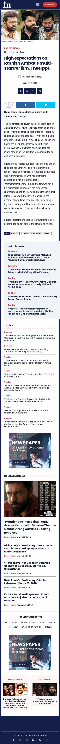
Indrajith (15, 233)
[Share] (25, 105)
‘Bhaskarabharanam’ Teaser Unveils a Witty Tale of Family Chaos (32, 298)
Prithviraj (25, 233)
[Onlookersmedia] (7, 4)
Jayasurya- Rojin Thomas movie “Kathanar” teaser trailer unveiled (26, 411)
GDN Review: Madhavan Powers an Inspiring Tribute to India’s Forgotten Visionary (32, 271)
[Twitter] (27, 91)
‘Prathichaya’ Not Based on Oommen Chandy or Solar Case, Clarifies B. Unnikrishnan (27, 566)
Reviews (12, 251)
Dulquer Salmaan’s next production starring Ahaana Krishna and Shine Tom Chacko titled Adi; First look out (15, 703)
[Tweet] (45, 105)
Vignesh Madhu (34, 77)
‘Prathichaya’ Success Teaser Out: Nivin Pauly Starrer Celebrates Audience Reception (27, 400)
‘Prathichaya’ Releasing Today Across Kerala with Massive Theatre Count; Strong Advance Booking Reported (30, 527)
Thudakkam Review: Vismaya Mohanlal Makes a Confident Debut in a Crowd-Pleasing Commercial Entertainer (29, 257)
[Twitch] (33, 740)
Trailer (11, 278)
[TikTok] (26, 740)
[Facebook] (20, 91)
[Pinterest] (33, 91)
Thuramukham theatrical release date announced (45, 701)
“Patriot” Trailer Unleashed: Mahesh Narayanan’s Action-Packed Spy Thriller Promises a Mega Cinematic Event (30, 311)
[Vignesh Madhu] (20, 77)
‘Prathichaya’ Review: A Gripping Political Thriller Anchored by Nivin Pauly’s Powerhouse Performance (28, 424)
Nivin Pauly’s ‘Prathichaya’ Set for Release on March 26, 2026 (25, 582)
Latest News (12, 48)
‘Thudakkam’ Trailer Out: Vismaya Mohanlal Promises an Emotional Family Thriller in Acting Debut (32, 284)
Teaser (12, 293)
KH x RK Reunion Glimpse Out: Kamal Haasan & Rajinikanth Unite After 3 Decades (26, 597)
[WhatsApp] (39, 91)
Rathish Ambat (36, 233)
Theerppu (47, 233)
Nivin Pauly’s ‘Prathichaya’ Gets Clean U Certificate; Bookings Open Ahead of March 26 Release (29, 548)
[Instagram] (20, 740)
